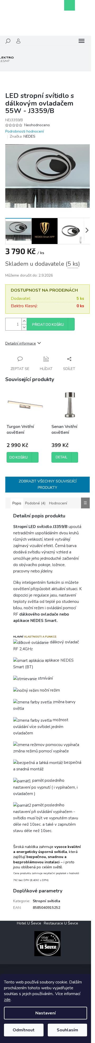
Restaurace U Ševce (61, 923)
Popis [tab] (16, 503)
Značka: (22, 136)
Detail (61, 457)
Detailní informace (20, 343)
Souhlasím (67, 1030)
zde (7, 1000)
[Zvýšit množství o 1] (24, 321)
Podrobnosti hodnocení (24, 131)
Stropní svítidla (46, 901)
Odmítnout (24, 1030)
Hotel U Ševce (29, 923)
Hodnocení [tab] (58, 503)
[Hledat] (8, 41)
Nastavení (45, 1013)
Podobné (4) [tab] (35, 503)
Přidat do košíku (48, 324)
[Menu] (81, 41)
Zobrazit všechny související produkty (48, 484)
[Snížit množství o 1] (24, 327)
